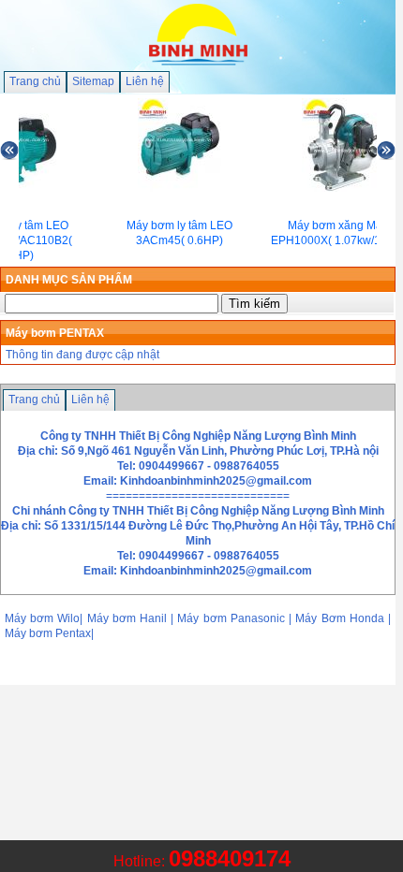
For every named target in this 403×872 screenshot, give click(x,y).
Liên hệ (145, 81)
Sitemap (93, 81)
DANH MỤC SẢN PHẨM (69, 279)
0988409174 (230, 858)
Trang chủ (35, 81)
